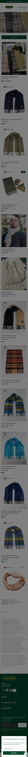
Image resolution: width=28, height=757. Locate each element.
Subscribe (14, 753)
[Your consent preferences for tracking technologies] (25, 754)
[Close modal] (24, 738)
